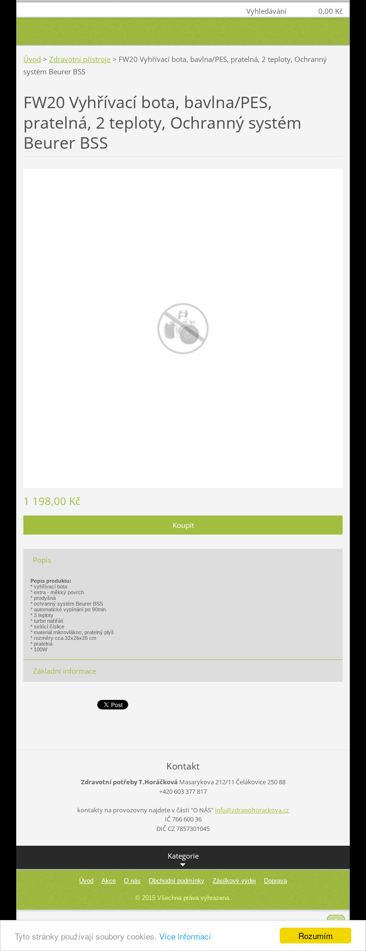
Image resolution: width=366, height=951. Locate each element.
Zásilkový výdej (234, 880)
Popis (42, 560)
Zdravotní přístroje (80, 59)
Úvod (32, 59)
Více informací (185, 936)
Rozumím (315, 935)
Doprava (275, 880)
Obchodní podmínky (176, 880)
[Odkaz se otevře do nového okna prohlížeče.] (183, 327)
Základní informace (64, 671)
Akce (109, 880)
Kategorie (183, 855)
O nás (132, 880)
